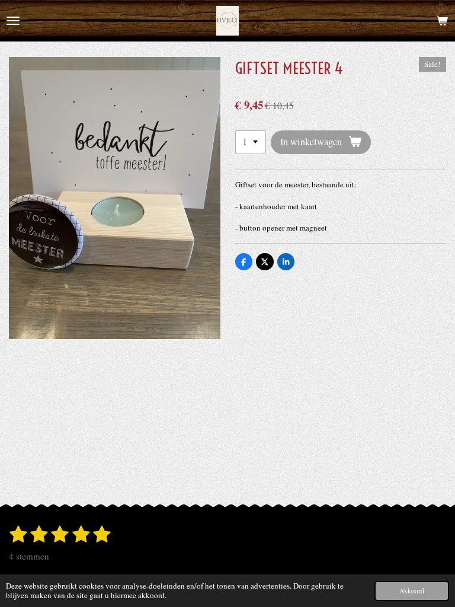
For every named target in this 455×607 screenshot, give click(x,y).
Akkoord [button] (411, 590)
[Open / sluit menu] (13, 20)
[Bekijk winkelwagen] (442, 20)
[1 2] (250, 142)
